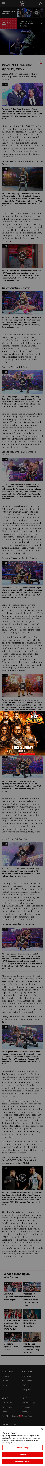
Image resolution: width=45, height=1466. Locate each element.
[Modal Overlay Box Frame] (22, 733)
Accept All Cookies (22, 1461)
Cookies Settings (22, 1448)
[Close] (42, 1429)
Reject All (22, 1455)
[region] (22, 1446)
